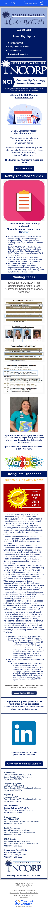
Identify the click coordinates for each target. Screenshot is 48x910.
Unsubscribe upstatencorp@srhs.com (24, 890)
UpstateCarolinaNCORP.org (24, 693)
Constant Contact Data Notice (29, 893)
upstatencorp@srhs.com (26, 895)
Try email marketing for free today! (24, 906)
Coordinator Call (24, 168)
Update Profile (14, 893)
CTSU (25, 232)
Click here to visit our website (24, 763)
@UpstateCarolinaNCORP (24, 754)
